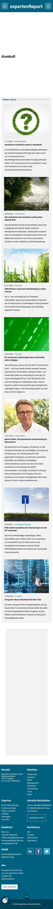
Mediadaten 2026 (36, 818)
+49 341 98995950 (12, 781)
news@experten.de (9, 843)
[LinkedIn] (30, 851)
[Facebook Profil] (38, 851)
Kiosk (11, 857)
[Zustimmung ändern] (5, 900)
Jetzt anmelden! (9, 887)
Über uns (5, 832)
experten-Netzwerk (9, 835)
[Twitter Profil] (47, 851)
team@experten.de (15, 838)
